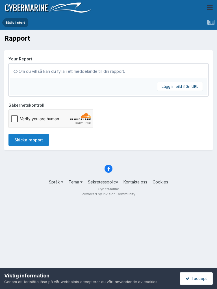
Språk (55, 181)
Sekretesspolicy (103, 181)
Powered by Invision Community (108, 194)
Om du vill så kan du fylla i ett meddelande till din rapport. (71, 71)
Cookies (160, 181)
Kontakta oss (135, 181)
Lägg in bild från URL (180, 86)
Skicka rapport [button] (28, 139)
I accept (198, 278)
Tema (74, 181)
